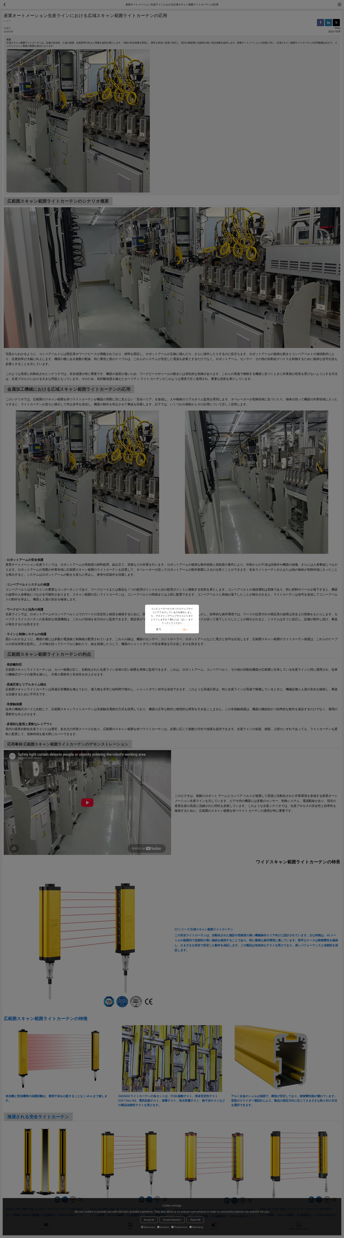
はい (185, 629)
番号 (158, 629)
